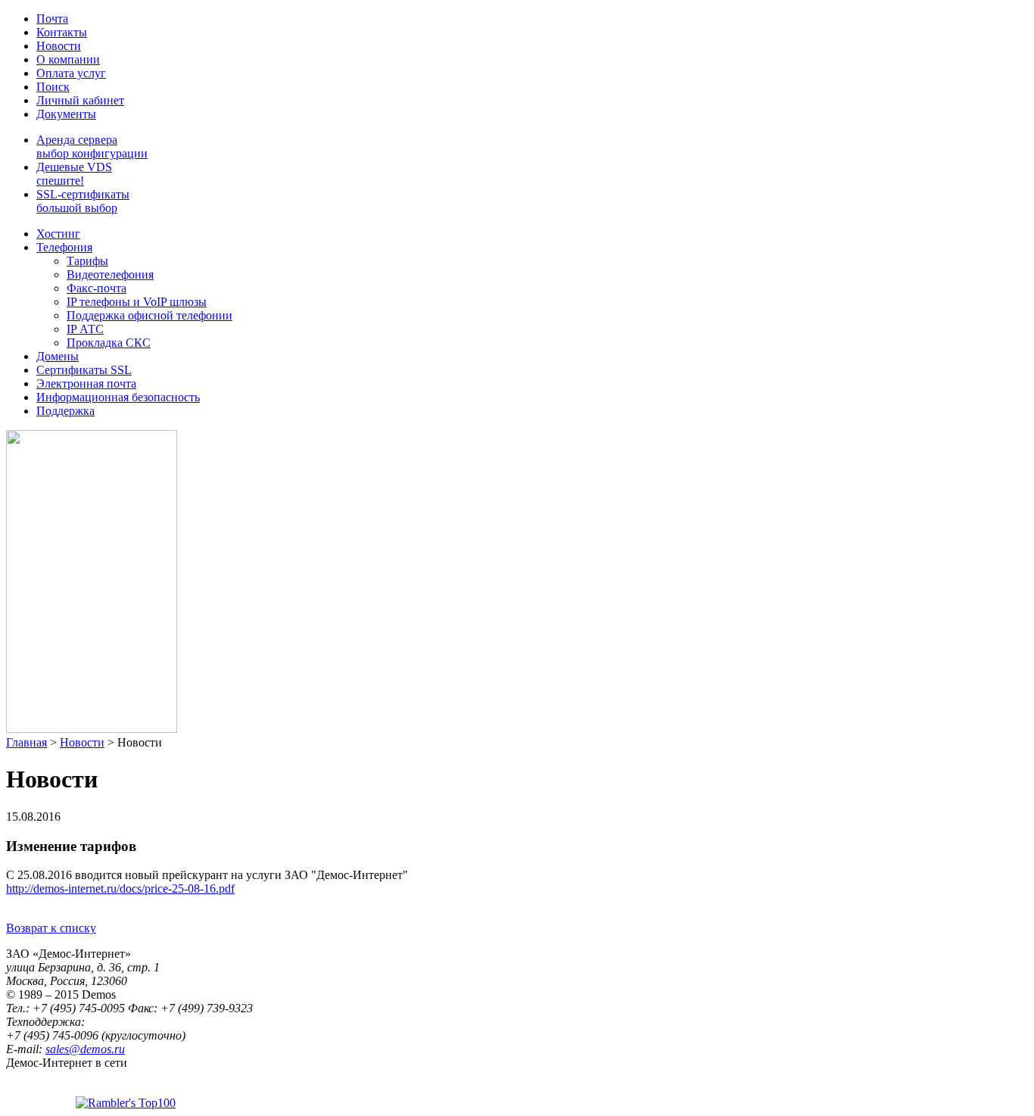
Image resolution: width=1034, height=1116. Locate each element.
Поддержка (65, 410)
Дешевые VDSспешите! (74, 174)
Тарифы (87, 260)
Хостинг (58, 233)
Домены (57, 356)
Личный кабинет (80, 100)
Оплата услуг (71, 73)
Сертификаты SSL (84, 369)
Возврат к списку (51, 927)
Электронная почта (86, 383)
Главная (26, 742)
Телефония (64, 247)
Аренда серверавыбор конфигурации (92, 146)
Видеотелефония (110, 274)
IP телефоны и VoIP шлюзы (137, 301)
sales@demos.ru (85, 1049)
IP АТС (85, 329)
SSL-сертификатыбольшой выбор (82, 201)
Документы (66, 114)
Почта (52, 18)
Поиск (53, 86)
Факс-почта (96, 288)
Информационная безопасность (118, 397)
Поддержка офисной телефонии (149, 315)
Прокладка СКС (109, 342)
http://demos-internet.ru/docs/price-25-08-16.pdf (120, 888)
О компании (68, 59)
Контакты (61, 32)
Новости (58, 45)
